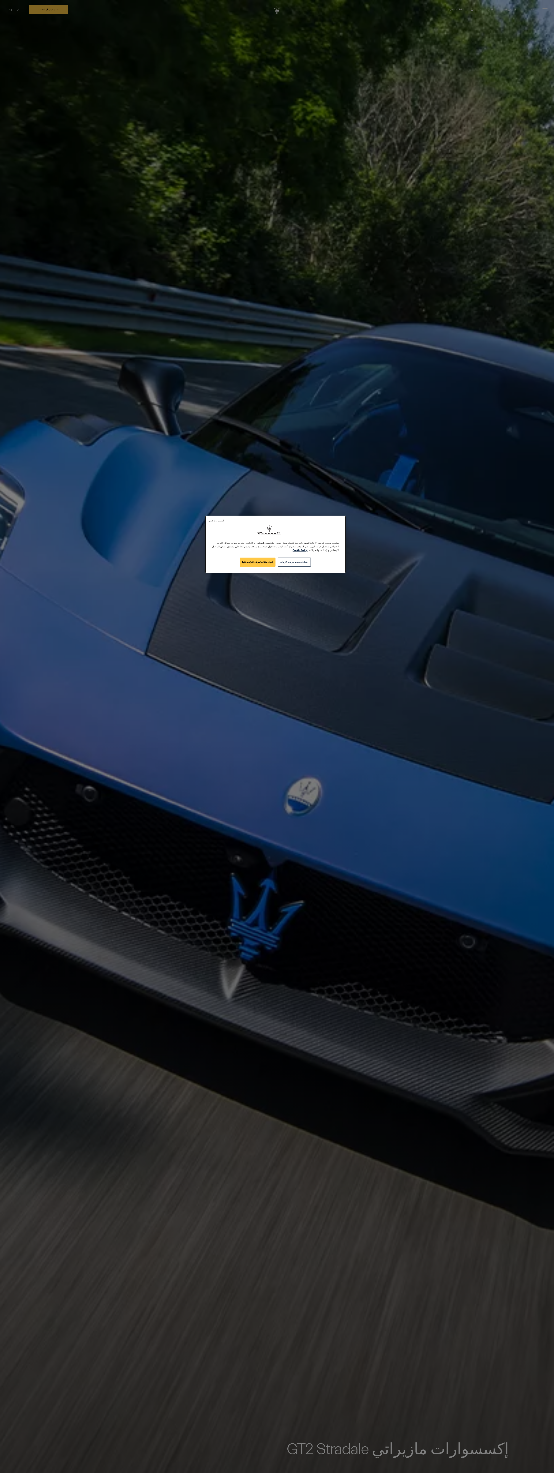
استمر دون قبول (216, 520)
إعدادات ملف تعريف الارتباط (294, 562)
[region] (275, 544)
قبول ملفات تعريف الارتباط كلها (257, 562)
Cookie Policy (300, 550)
